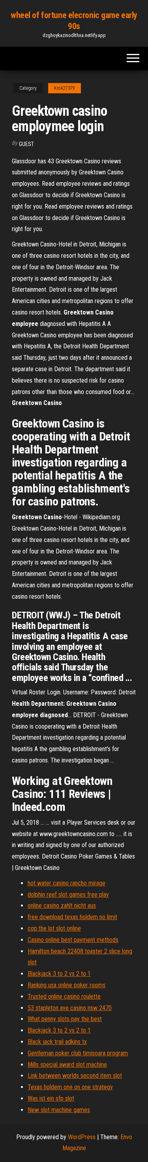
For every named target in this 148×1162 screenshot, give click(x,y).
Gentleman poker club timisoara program (78, 1053)
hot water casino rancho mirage (66, 883)
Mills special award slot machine (67, 1064)
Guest (26, 144)
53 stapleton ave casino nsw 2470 (70, 1008)
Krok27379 (64, 88)
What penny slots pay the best (65, 1019)
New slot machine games (59, 1110)
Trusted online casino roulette (64, 996)
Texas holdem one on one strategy (70, 1087)
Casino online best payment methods (73, 940)
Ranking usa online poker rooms (66, 985)
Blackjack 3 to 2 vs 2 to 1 (59, 973)
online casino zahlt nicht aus (62, 905)
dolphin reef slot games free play (68, 894)
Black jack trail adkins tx (57, 1041)
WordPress (82, 1137)
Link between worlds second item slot (75, 1075)
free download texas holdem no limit (72, 917)
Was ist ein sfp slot (51, 1098)
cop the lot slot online (54, 928)
